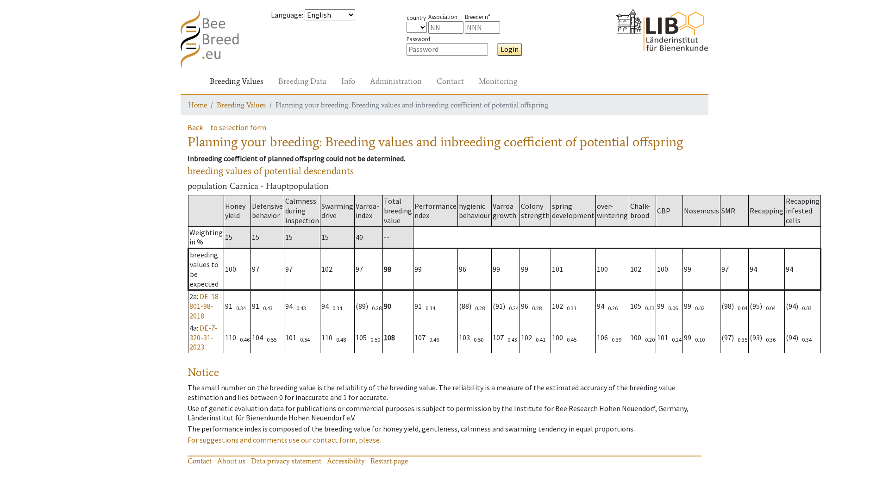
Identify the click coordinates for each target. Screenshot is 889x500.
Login (510, 49)
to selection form (238, 127)
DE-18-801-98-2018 (205, 306)
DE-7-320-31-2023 (203, 337)
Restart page (389, 460)
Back (195, 127)
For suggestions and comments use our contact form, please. (284, 439)
